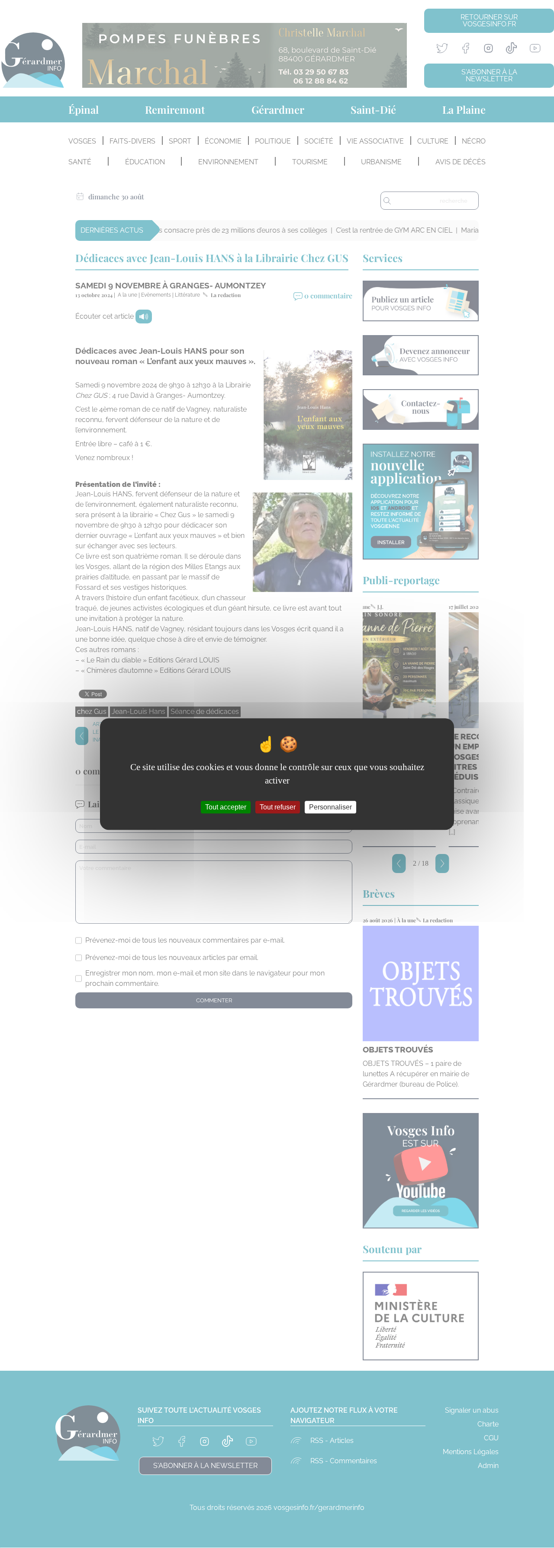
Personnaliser (330, 807)
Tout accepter (225, 807)
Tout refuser (278, 807)
